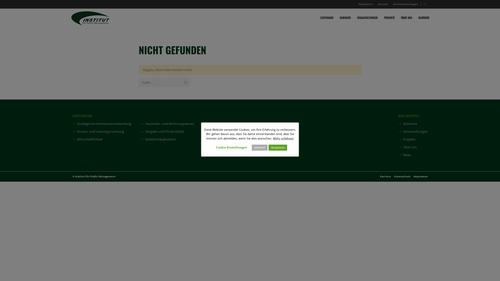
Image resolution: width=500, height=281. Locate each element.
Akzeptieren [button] (278, 147)
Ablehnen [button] (259, 147)
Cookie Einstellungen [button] (231, 147)
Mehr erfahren (283, 138)
